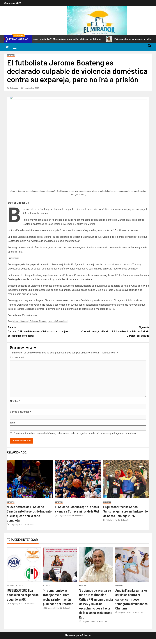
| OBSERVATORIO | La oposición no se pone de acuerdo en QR (23, 594)
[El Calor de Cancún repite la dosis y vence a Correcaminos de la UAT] (78, 479)
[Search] (149, 47)
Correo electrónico (20, 411)
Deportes (11, 55)
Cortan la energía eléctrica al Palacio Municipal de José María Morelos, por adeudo (115, 331)
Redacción (14, 88)
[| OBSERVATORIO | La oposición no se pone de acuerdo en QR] (24, 564)
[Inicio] (7, 47)
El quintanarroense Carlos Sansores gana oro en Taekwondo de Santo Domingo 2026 (125, 511)
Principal (83, 585)
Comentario (17, 357)
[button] (14, 47)
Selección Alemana (38, 321)
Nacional (10, 585)
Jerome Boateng (20, 321)
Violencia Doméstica (58, 321)
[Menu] (14, 47)
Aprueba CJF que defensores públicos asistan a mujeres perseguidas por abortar (39, 331)
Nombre (15, 401)
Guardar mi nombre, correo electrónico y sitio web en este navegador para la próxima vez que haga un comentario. (75, 433)
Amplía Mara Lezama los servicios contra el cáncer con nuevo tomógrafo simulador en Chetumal (131, 599)
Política (19, 585)
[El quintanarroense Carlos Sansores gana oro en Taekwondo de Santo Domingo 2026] (126, 479)
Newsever (70, 635)
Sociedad (119, 585)
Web (12, 422)
